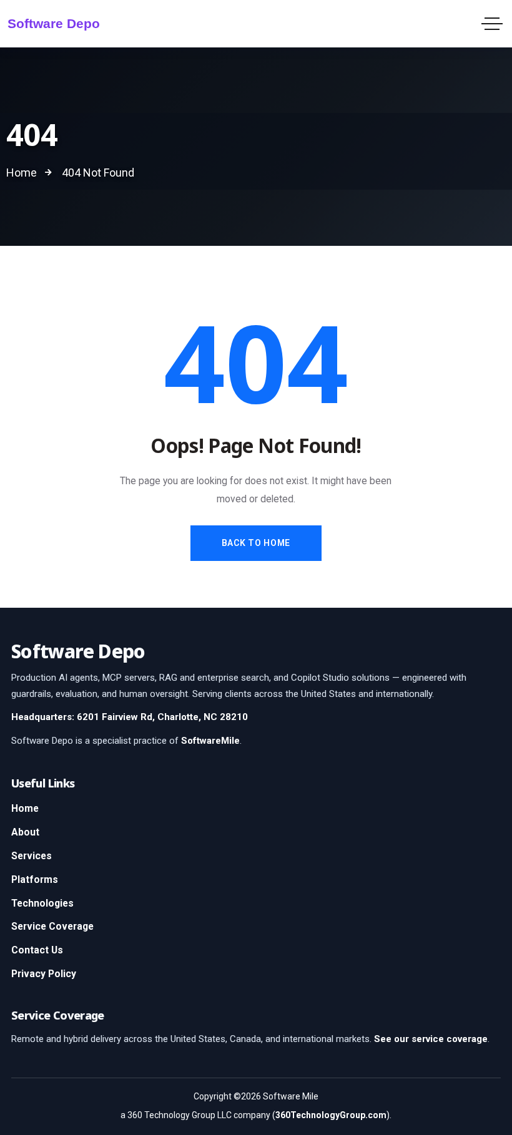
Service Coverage (52, 926)
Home (25, 808)
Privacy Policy (43, 974)
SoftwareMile (210, 740)
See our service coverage (431, 1039)
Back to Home (256, 543)
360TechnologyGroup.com (330, 1115)
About (25, 832)
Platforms (34, 879)
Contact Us (37, 950)
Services (31, 856)
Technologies (42, 903)
